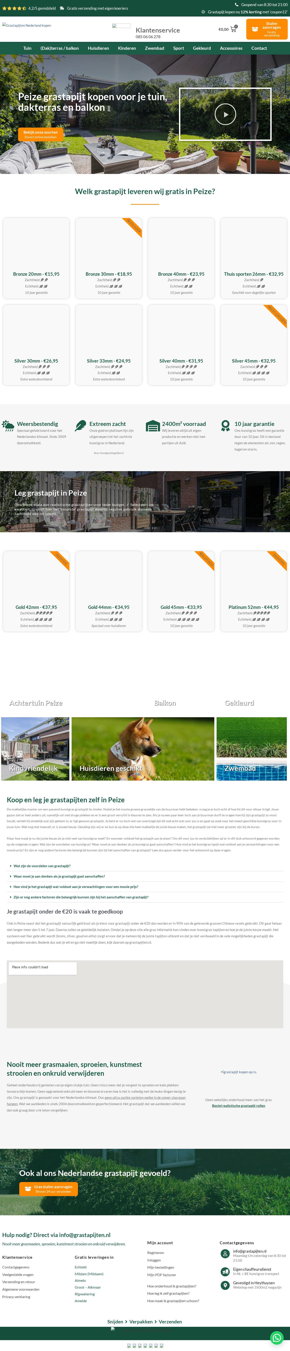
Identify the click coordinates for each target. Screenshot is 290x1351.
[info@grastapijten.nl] (225, 1253)
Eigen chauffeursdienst (252, 1269)
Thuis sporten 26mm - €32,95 (254, 274)
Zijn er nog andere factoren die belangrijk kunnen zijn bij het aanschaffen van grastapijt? (81, 897)
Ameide (81, 1301)
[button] (225, 114)
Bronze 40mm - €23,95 (181, 274)
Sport (178, 48)
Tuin (27, 48)
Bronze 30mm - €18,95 (109, 274)
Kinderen (127, 48)
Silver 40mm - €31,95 (181, 360)
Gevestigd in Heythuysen (254, 1282)
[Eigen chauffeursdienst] (225, 1271)
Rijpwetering (85, 1294)
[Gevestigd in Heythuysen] (225, 1285)
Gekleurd (202, 48)
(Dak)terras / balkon (60, 48)
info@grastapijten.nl (249, 1251)
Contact (259, 48)
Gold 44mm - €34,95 (109, 607)
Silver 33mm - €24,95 (109, 360)
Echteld (81, 1267)
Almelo (80, 1280)
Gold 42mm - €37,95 (36, 607)
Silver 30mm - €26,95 (36, 360)
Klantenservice (158, 32)
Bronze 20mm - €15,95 (36, 274)
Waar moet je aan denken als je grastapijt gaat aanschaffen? (59, 876)
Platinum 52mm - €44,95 (254, 607)
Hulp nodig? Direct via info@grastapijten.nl (56, 1234)
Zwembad (154, 48)
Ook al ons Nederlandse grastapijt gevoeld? (95, 1173)
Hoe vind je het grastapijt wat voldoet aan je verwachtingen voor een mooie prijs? (76, 887)
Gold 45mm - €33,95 (181, 607)
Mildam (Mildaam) (89, 1274)
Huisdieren (98, 48)
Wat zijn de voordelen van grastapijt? (42, 866)
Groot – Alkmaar (88, 1287)
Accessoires (231, 48)
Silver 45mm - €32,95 (254, 360)
